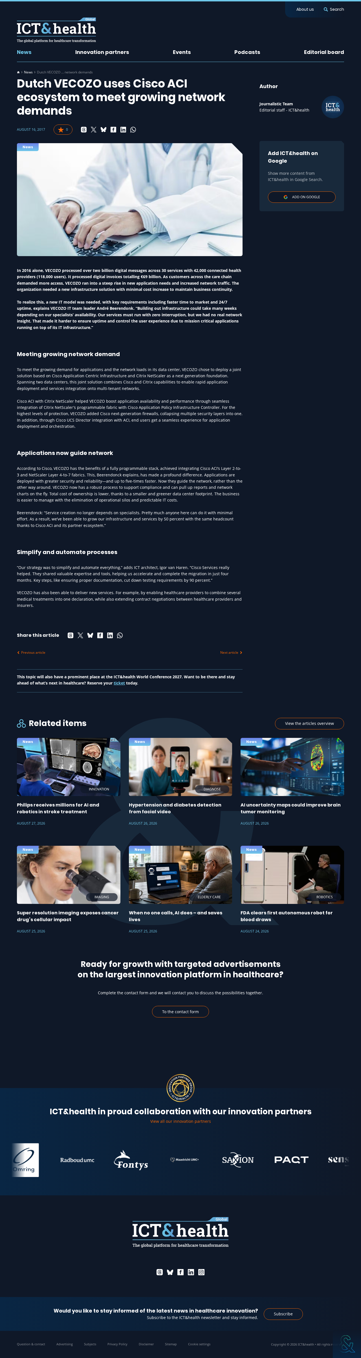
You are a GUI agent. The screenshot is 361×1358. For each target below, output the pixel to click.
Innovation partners (102, 52)
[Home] (18, 72)
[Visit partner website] (56, 1160)
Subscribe (283, 1313)
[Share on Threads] (84, 129)
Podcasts (247, 52)
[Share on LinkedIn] (123, 129)
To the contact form (180, 1011)
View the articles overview (309, 723)
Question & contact (31, 1344)
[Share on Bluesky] (103, 129)
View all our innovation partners (180, 1121)
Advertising (64, 1344)
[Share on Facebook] (113, 129)
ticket (119, 683)
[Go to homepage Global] (56, 30)
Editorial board (324, 52)
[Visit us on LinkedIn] (191, 1272)
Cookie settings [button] (199, 1344)
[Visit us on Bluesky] (170, 1272)
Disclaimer (146, 1344)
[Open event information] (346, 1343)
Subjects (90, 1344)
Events (182, 52)
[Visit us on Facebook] (180, 1272)
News (24, 52)
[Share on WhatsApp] (133, 129)
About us (305, 9)
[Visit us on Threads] (160, 1272)
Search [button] (337, 9)
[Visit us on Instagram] (201, 1272)
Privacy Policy (117, 1344)
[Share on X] (93, 129)
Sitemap (171, 1344)
